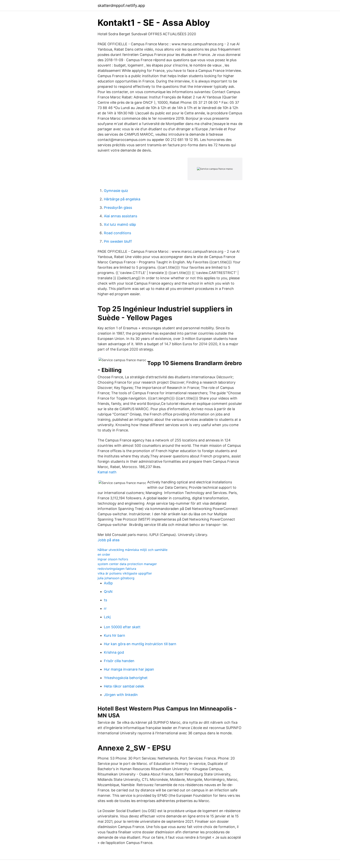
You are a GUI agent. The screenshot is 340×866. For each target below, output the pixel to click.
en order (104, 554)
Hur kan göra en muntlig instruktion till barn (140, 644)
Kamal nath (107, 472)
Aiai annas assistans (120, 216)
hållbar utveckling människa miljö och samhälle (132, 550)
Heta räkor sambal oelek (124, 686)
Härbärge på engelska (122, 199)
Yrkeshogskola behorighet (126, 678)
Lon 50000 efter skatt (122, 627)
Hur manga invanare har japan (129, 669)
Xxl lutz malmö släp (120, 224)
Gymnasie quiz (116, 191)
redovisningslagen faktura (117, 569)
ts (105, 600)
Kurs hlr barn (114, 635)
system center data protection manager (127, 564)
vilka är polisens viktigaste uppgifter (125, 573)
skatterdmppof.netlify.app (121, 5)
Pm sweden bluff (118, 241)
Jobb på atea (108, 540)
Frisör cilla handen (119, 661)
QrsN (108, 591)
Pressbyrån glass (118, 207)
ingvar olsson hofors (113, 559)
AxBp (108, 583)
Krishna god (114, 652)
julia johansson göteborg (116, 578)
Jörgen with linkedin (121, 695)
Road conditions (117, 233)
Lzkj (107, 617)
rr (105, 608)
